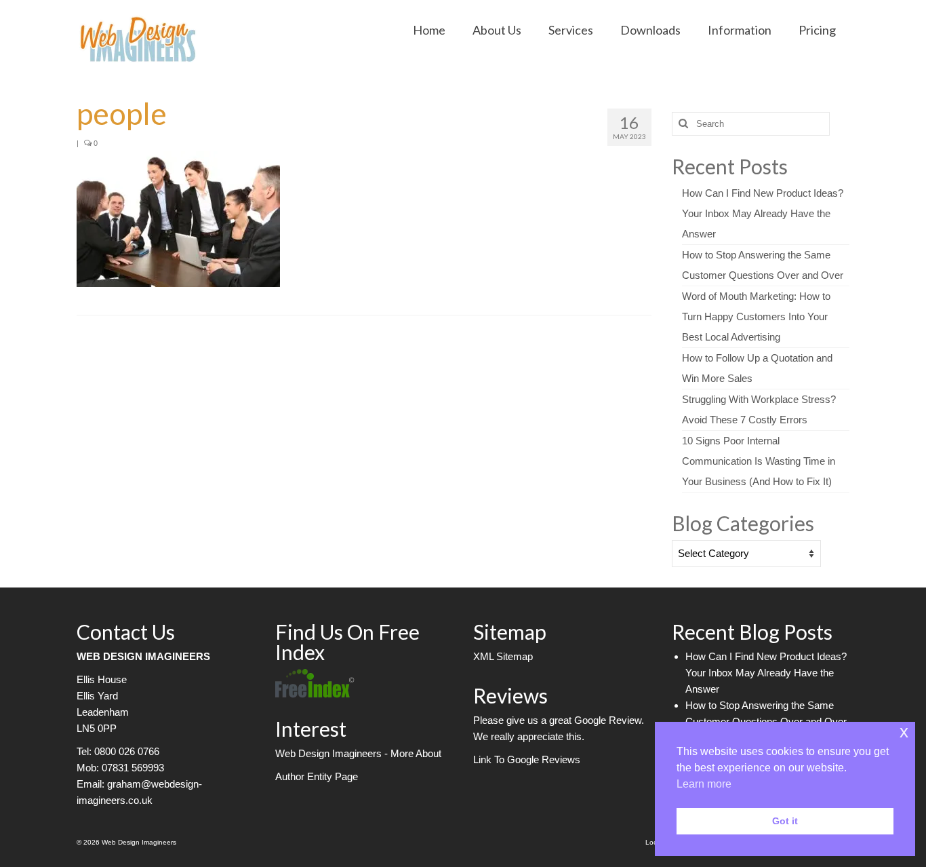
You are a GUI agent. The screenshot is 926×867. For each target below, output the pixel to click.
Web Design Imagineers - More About (358, 753)
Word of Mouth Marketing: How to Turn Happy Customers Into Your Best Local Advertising (756, 316)
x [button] (904, 731)
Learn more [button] (704, 784)
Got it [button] (785, 820)
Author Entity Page (316, 776)
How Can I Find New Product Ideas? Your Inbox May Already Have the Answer (762, 213)
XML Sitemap (503, 656)
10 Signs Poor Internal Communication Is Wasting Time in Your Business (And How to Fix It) (758, 461)
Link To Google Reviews (526, 759)
